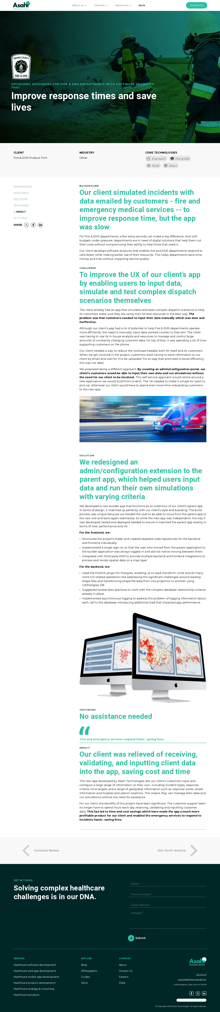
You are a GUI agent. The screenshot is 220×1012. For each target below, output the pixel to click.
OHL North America (172, 850)
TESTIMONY (21, 205)
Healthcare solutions (26, 994)
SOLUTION (20, 199)
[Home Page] (21, 5)
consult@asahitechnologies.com (192, 979)
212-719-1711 (201, 975)
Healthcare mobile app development (36, 976)
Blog (84, 965)
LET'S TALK (20, 218)
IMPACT (21, 211)
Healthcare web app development (35, 970)
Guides (85, 976)
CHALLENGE (21, 193)
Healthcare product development (35, 982)
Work (141, 5)
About (123, 965)
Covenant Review (46, 850)
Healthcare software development (35, 965)
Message (136, 913)
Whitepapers (89, 970)
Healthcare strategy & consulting (34, 988)
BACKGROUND (23, 186)
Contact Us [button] (196, 5)
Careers (123, 976)
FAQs (122, 982)
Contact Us (125, 970)
